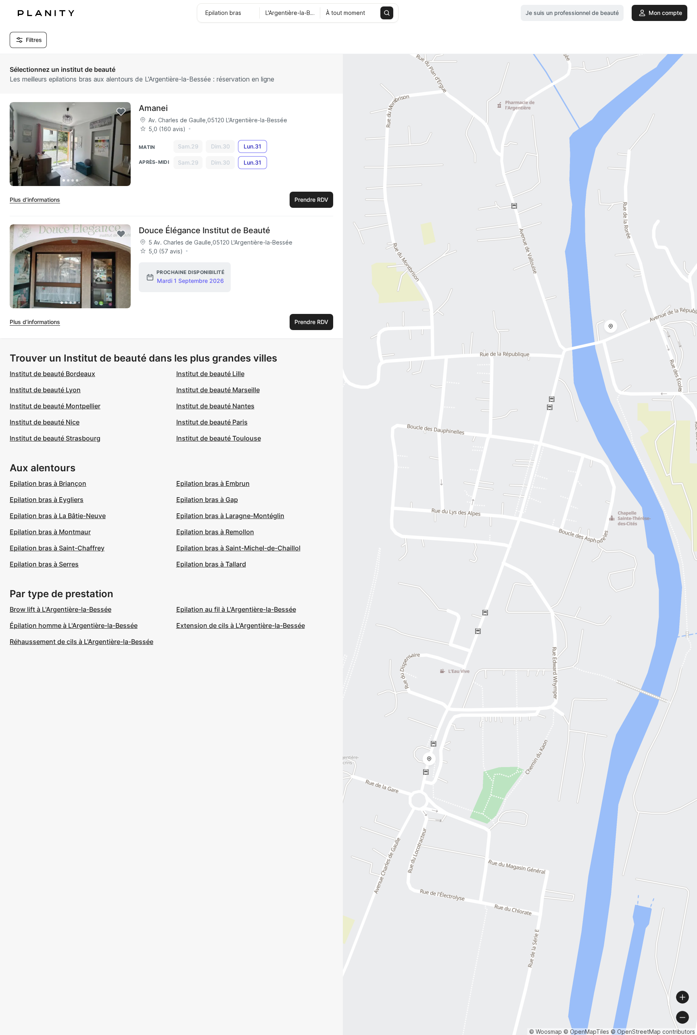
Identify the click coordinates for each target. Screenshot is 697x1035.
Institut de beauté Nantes (215, 406)
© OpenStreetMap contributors (653, 1031)
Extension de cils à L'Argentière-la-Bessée (240, 625)
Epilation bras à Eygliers (46, 500)
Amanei (153, 108)
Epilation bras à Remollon (215, 532)
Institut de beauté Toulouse (218, 438)
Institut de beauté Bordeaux (52, 374)
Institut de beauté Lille (210, 374)
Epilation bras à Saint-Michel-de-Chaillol (238, 548)
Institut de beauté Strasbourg (55, 438)
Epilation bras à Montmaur (50, 532)
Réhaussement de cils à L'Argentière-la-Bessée (81, 642)
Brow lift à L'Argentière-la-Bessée (60, 609)
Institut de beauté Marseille (218, 390)
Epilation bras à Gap (207, 500)
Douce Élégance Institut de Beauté (204, 230)
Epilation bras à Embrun (213, 483)
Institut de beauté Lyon (45, 390)
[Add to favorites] (121, 112)
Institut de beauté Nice (44, 422)
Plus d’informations (35, 199)
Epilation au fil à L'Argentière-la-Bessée (236, 609)
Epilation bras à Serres (44, 564)
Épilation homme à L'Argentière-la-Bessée (74, 625)
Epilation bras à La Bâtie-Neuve (58, 516)
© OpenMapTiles (586, 1031)
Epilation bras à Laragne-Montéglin (230, 516)
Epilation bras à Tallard (211, 564)
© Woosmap (545, 1031)
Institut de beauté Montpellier (55, 406)
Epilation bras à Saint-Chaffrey (57, 548)
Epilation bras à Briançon (48, 483)
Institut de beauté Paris (212, 422)
